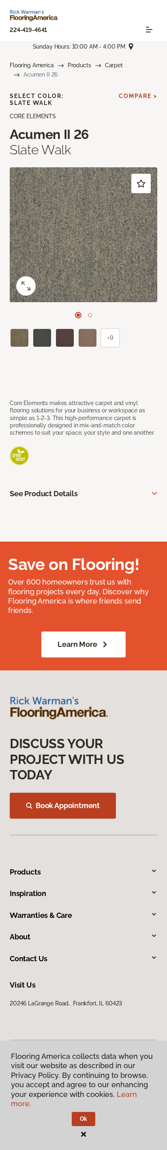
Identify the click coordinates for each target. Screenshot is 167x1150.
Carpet (114, 65)
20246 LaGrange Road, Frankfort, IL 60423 (66, 1003)
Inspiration (28, 893)
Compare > (138, 96)
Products (79, 65)
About (20, 936)
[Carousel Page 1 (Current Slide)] (78, 315)
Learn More (77, 644)
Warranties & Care (41, 915)
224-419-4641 (28, 30)
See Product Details (44, 493)
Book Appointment (68, 805)
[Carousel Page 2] (90, 315)
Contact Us (28, 958)
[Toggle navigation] (149, 29)
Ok (84, 1119)
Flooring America (32, 65)
